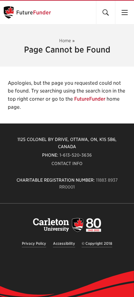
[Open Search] (105, 12)
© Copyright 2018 (97, 243)
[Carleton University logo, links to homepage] (67, 225)
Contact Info (67, 163)
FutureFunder (89, 99)
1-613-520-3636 (76, 155)
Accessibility (64, 243)
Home (65, 40)
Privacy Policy (34, 243)
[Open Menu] (124, 12)
